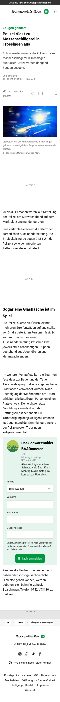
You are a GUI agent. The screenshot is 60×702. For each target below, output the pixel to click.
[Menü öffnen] (4, 12)
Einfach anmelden (30, 558)
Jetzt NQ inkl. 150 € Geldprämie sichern (30, 2)
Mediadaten (12, 680)
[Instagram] (20, 654)
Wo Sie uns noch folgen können (33, 662)
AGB (35, 675)
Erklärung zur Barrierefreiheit (38, 680)
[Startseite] (8, 622)
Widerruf (30, 690)
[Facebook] (40, 654)
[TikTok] (33, 654)
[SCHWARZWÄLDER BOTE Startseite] (30, 11)
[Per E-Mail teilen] (40, 93)
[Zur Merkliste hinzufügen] (55, 93)
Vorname (11, 497)
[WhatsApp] (26, 654)
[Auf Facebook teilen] (32, 93)
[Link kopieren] (26, 93)
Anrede (10, 481)
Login (54, 11)
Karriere (26, 675)
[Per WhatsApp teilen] (46, 93)
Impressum (43, 685)
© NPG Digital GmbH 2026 (30, 644)
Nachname (12, 512)
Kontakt (29, 685)
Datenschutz (48, 675)
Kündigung (16, 685)
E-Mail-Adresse (14, 527)
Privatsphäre (11, 675)
